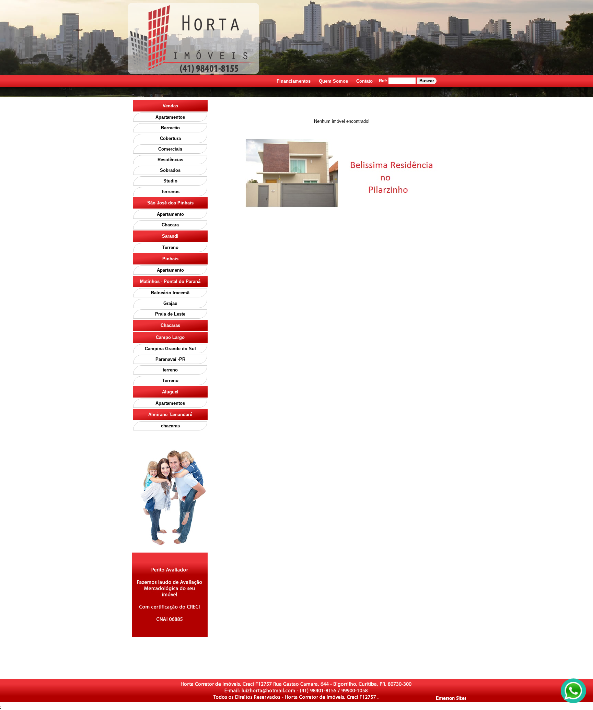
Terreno (170, 247)
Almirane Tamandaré (170, 414)
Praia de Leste (170, 314)
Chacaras (170, 325)
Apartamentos (170, 117)
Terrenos (170, 191)
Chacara (170, 224)
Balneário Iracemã (170, 292)
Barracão (170, 127)
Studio (170, 181)
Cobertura (170, 138)
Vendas (170, 105)
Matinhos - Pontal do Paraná (170, 281)
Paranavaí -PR (170, 359)
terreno (170, 369)
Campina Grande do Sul (170, 348)
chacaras (170, 425)
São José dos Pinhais (170, 202)
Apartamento (170, 214)
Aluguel (170, 391)
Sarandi (170, 236)
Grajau (170, 303)
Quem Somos (333, 81)
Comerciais (170, 149)
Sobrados (170, 170)
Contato (364, 81)
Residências (170, 159)
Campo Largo (170, 337)
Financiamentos (294, 81)
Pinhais (170, 258)
